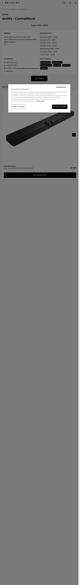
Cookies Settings (18, 106)
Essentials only (61, 87)
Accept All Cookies (59, 106)
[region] (39, 98)
